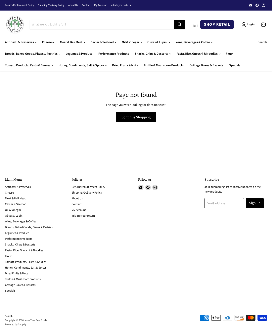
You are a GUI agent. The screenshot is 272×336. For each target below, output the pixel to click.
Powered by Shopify (15, 324)
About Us (73, 5)
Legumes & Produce (79, 54)
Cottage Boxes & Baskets (206, 65)
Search (262, 42)
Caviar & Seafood (102, 42)
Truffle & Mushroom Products (164, 65)
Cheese (47, 42)
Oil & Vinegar (131, 42)
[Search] (179, 24)
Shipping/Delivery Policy (51, 5)
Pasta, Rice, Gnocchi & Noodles (197, 54)
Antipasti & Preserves (19, 42)
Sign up (254, 203)
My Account (100, 5)
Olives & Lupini (157, 42)
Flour (229, 54)
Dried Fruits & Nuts (125, 65)
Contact (86, 5)
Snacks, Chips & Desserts (152, 54)
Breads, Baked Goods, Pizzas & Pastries (31, 54)
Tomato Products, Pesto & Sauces (28, 65)
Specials (234, 65)
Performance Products (113, 54)
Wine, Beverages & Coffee (193, 42)
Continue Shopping (136, 117)
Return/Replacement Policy (19, 5)
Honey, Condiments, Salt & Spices (82, 65)
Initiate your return (121, 5)
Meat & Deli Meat (71, 42)
